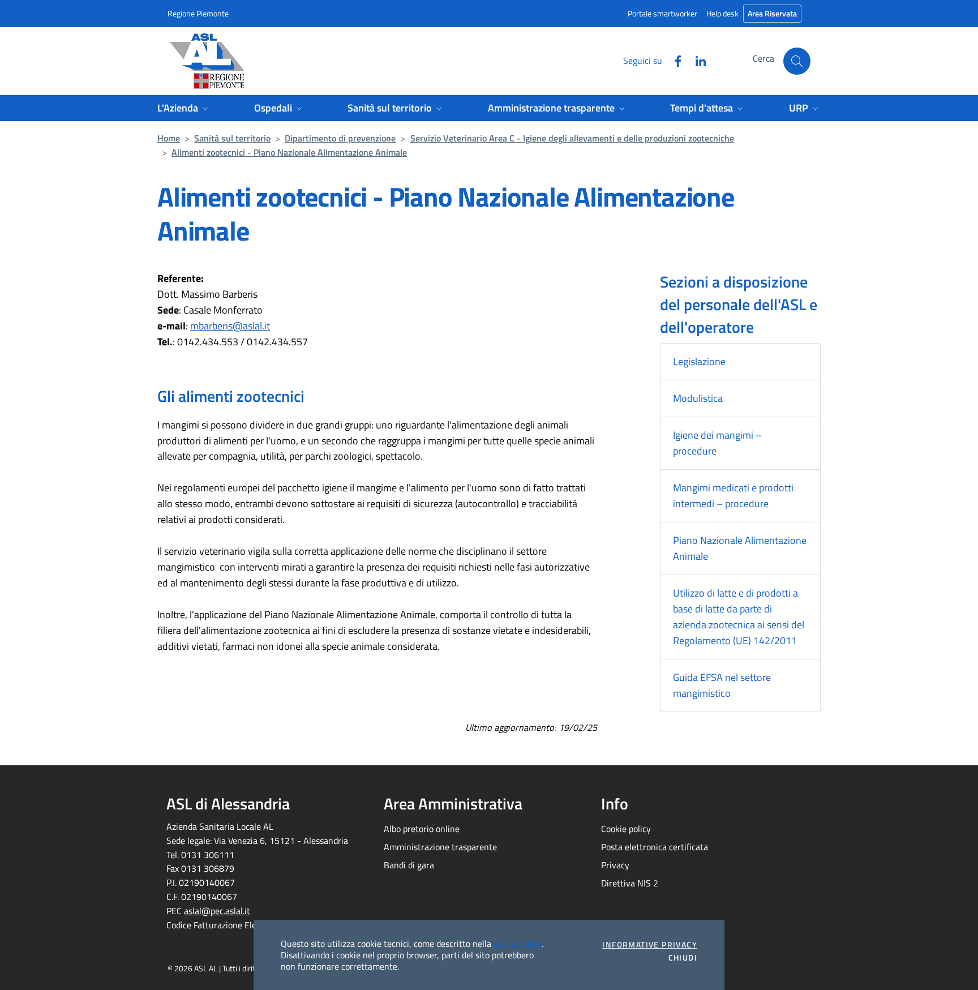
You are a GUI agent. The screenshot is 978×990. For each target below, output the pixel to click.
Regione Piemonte (198, 13)
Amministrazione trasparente (440, 847)
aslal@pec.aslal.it (217, 911)
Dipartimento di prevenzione (340, 138)
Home (168, 138)
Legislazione (699, 361)
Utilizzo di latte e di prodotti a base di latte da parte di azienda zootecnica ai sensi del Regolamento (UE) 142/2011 (738, 616)
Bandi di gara (409, 865)
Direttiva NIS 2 (629, 883)
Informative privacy (649, 945)
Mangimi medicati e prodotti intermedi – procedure (733, 495)
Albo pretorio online (422, 828)
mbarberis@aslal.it (230, 325)
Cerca (763, 58)
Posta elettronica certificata (654, 847)
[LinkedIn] (696, 60)
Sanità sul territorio (232, 138)
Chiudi (682, 958)
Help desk (722, 13)
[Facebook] (673, 60)
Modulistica (698, 398)
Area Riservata (772, 13)
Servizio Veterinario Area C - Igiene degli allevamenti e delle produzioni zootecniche (572, 138)
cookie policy (518, 943)
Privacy (615, 865)
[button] (796, 61)
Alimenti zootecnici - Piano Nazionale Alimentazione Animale (289, 152)
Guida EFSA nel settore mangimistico (722, 685)
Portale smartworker (662, 13)
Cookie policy (626, 828)
